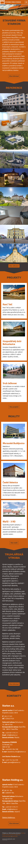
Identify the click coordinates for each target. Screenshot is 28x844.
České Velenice (10, 482)
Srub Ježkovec (10, 383)
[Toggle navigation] (26, 2)
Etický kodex (15, 836)
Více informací (14, 76)
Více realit (14, 542)
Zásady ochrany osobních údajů (9, 835)
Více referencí (14, 265)
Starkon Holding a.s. (8, 817)
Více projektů (14, 406)
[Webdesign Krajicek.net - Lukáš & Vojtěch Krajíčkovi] (8, 839)
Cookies (23, 833)
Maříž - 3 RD (9, 521)
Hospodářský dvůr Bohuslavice (12, 342)
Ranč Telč (7, 304)
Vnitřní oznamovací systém (11, 835)
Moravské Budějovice (13, 443)
